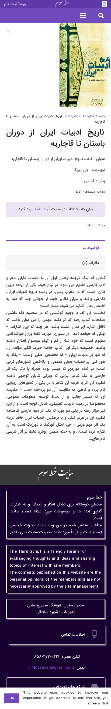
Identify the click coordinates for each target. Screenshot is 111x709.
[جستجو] (101, 15)
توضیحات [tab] (91, 248)
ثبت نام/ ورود (38, 209)
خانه (102, 116)
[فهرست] (83, 15)
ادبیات (73, 116)
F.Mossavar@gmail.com (51, 667)
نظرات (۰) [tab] (90, 263)
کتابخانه (88, 116)
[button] (8, 31)
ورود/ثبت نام (15, 4)
